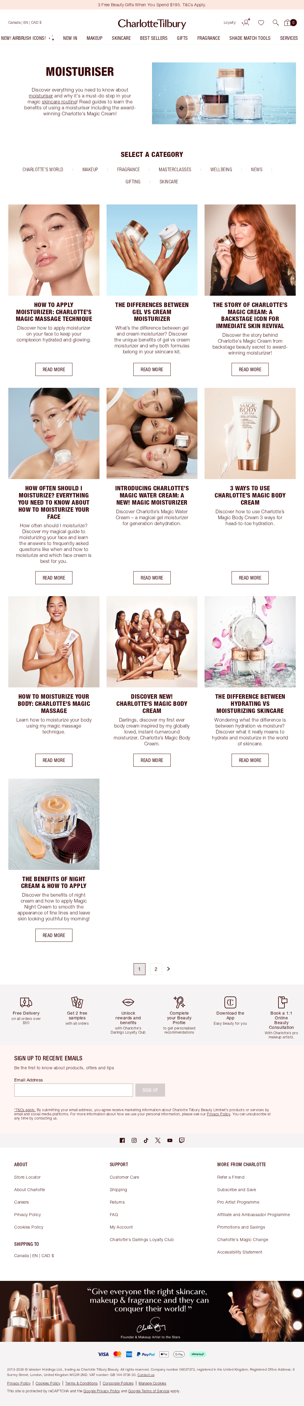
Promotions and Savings (241, 1226)
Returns (117, 1202)
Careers (21, 1202)
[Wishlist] (261, 22)
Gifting (133, 181)
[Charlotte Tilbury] (152, 22)
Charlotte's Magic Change (242, 1239)
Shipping (118, 1189)
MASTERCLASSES (175, 169)
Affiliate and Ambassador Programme (253, 1214)
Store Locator (27, 1177)
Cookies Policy (28, 1226)
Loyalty (230, 22)
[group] (27, 1015)
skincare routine (59, 101)
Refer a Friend (230, 1177)
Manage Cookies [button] (152, 1383)
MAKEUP (90, 169)
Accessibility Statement (239, 1251)
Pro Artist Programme (238, 1202)
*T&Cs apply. (25, 1110)
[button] (276, 22)
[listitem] (28, 39)
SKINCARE (169, 181)
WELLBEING (221, 169)
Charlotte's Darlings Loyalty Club (142, 1239)
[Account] (246, 22)
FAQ (114, 1214)
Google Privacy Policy (101, 1391)
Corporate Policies (118, 1383)
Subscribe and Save (236, 1189)
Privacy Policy (27, 1214)
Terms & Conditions (81, 1383)
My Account (121, 1226)
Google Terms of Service (149, 1391)
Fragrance (128, 169)
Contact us (145, 1375)
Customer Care (124, 1177)
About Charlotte (29, 1189)
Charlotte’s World (43, 169)
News (256, 169)
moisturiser (41, 95)
